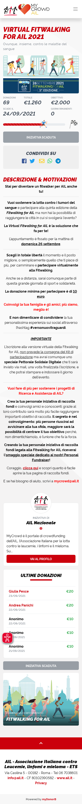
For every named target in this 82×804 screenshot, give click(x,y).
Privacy (41, 782)
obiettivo (57, 97)
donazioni (9, 97)
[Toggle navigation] (76, 9)
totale (28, 97)
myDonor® (49, 799)
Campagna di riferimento (24, 713)
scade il (8, 109)
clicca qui (30, 467)
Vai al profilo (41, 559)
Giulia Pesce (19, 591)
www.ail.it (64, 777)
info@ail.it (16, 777)
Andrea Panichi (21, 605)
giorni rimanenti (61, 109)
